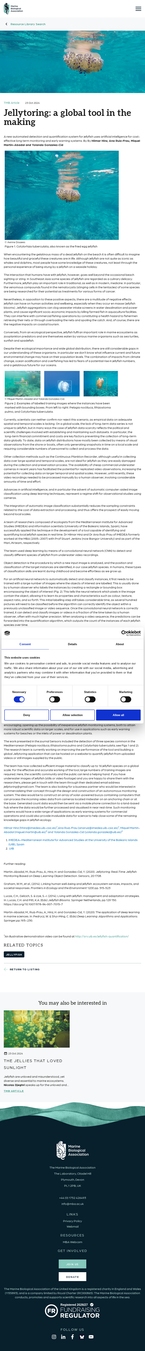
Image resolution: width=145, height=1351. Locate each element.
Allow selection (72, 715)
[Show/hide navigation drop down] (138, 9)
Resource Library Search (28, 24)
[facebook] (72, 1337)
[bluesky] (82, 1337)
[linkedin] (63, 1337)
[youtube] (91, 1337)
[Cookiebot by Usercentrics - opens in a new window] (124, 633)
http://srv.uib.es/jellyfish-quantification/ (102, 936)
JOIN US (72, 1264)
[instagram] (54, 1337)
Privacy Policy (72, 1221)
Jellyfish (14, 954)
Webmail (73, 1226)
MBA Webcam (72, 1242)
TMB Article (11, 102)
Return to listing (25, 969)
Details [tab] (72, 644)
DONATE (72, 1276)
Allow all (118, 715)
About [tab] (120, 644)
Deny (26, 715)
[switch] (54, 699)
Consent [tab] (25, 644)
